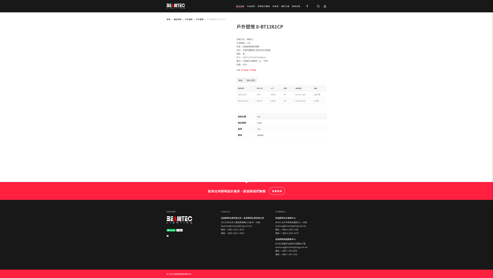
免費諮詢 (277, 191)
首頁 (168, 19)
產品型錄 (178, 19)
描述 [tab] (241, 80)
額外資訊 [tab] (251, 80)
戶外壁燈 (200, 19)
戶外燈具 (189, 19)
